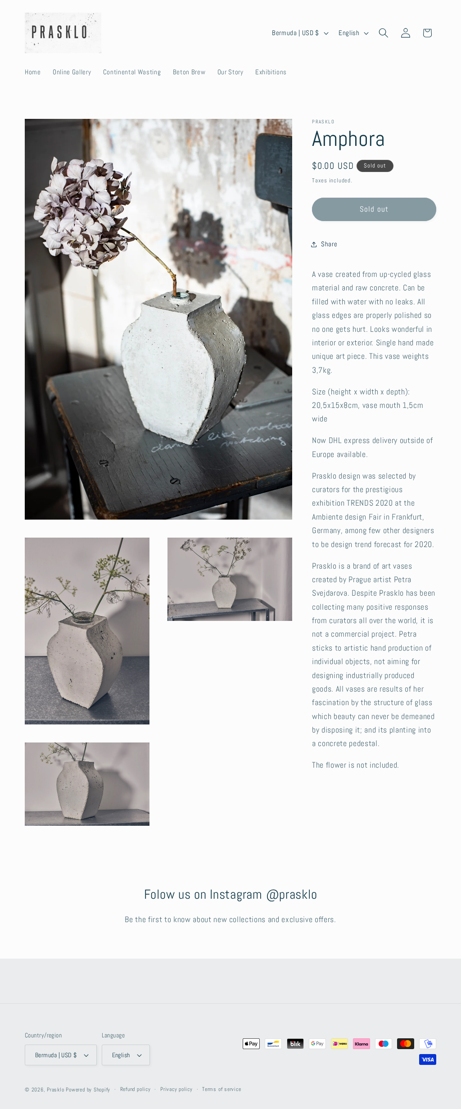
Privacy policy (176, 1089)
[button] (383, 33)
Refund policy (135, 1089)
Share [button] (329, 244)
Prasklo (55, 1089)
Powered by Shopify (88, 1089)
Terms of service (221, 1089)
